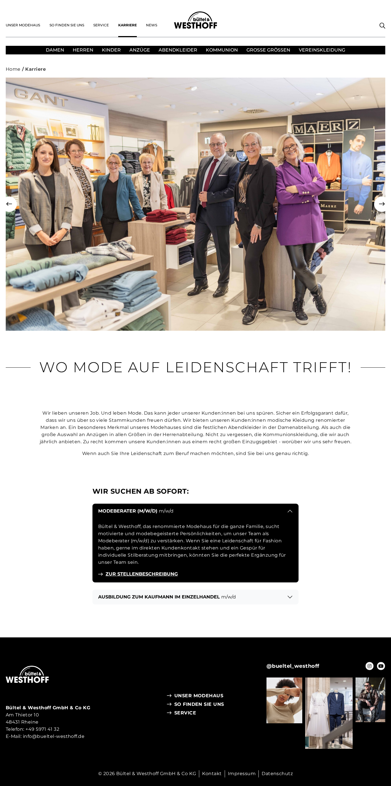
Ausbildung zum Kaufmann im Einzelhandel (167, 597)
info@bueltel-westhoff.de (54, 736)
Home (13, 69)
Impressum (242, 773)
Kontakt (212, 773)
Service (101, 25)
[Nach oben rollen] (375, 739)
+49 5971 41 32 (42, 729)
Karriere (127, 25)
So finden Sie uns (67, 25)
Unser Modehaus (23, 25)
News (151, 25)
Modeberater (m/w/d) (135, 511)
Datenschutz (277, 773)
